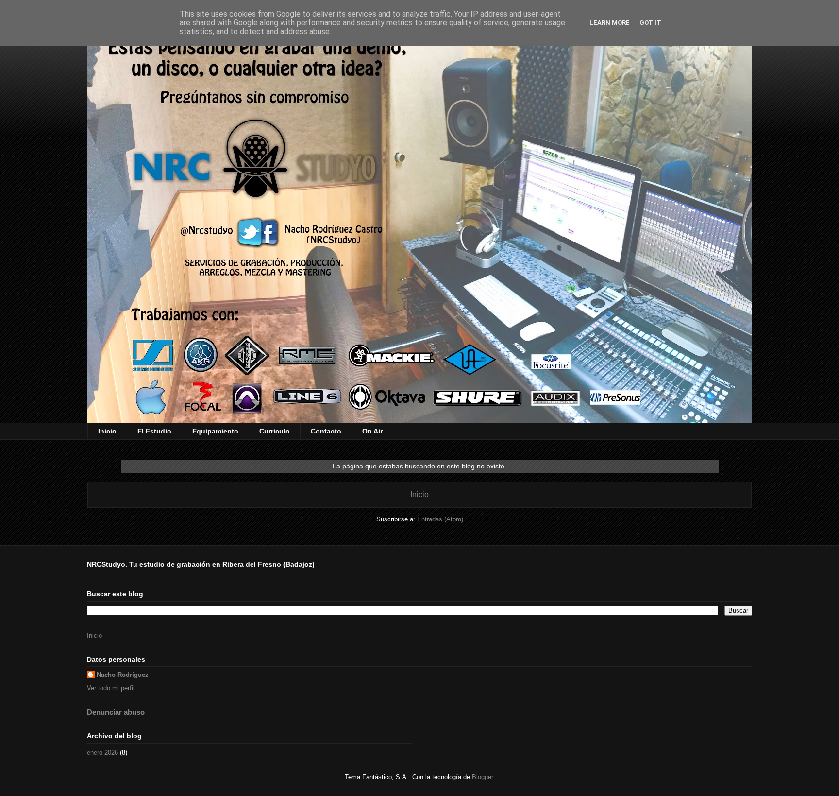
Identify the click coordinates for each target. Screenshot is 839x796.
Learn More (609, 22)
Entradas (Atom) (440, 519)
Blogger (482, 776)
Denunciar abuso (116, 712)
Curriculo (274, 431)
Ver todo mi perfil (110, 688)
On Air (372, 431)
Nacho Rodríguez (123, 674)
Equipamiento (215, 431)
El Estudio (154, 431)
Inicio (107, 431)
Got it (650, 22)
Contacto (326, 431)
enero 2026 (102, 752)
